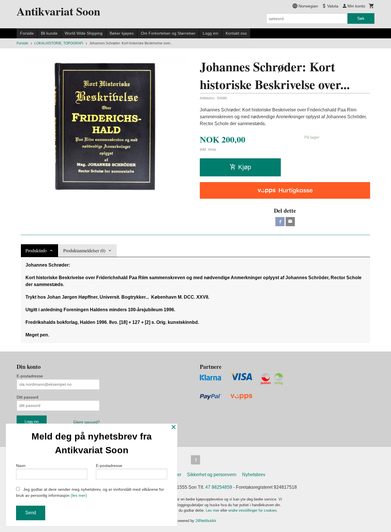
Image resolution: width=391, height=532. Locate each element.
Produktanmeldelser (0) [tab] (84, 250)
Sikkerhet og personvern (211, 474)
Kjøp (244, 167)
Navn (20, 465)
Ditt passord (27, 397)
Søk (360, 18)
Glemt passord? (86, 422)
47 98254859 (218, 487)
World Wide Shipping (83, 33)
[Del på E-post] (290, 221)
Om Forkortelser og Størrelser (168, 33)
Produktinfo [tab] (36, 250)
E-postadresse (30, 376)
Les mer (213, 510)
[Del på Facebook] (280, 221)
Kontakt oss (236, 33)
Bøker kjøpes (122, 33)
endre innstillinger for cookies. (253, 510)
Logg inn (210, 33)
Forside (27, 33)
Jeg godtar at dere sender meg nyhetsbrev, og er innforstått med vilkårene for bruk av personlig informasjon (90, 492)
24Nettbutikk (206, 521)
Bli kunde (49, 33)
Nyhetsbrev (253, 474)
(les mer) (79, 495)
